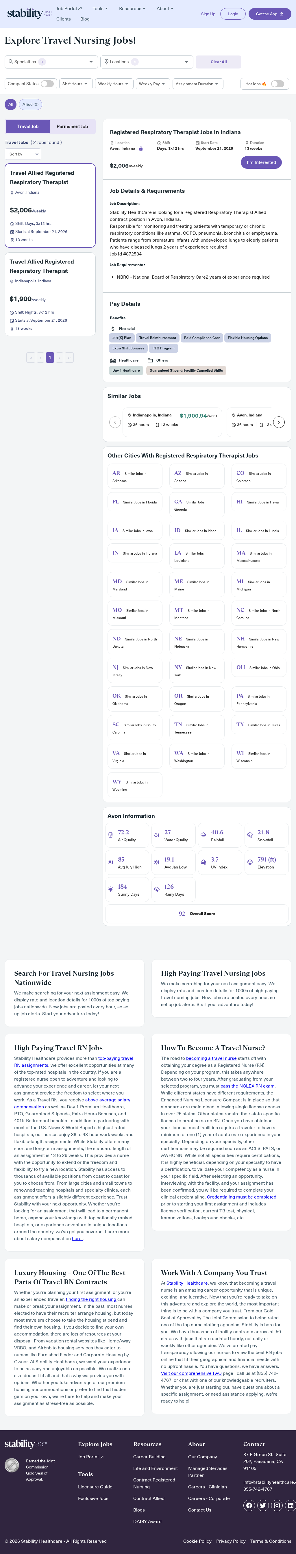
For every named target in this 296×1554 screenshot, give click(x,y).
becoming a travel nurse (211, 1058)
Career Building (149, 1457)
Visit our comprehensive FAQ (191, 1373)
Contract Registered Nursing (154, 1483)
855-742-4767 (257, 1489)
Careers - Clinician (207, 1487)
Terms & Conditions (270, 1541)
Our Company (202, 1457)
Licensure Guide (95, 1487)
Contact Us (199, 1510)
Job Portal (89, 1457)
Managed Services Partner (207, 1472)
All (10, 104)
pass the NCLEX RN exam (248, 1086)
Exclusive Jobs (93, 1498)
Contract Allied (148, 1498)
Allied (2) (30, 104)
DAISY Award (147, 1522)
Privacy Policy (231, 1541)
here (77, 1239)
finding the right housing (91, 1299)
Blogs (139, 1510)
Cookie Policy (197, 1541)
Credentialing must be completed (241, 1197)
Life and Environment (155, 1468)
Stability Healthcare (187, 1283)
